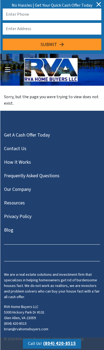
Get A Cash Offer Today (27, 135)
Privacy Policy (17, 216)
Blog (8, 230)
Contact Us (15, 148)
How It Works (17, 162)
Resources (14, 203)
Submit (49, 44)
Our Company (17, 189)
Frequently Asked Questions (31, 175)
